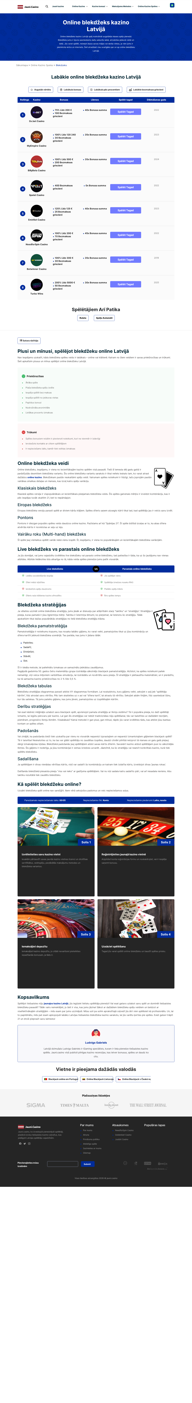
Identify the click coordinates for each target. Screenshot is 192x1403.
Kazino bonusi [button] (98, 6)
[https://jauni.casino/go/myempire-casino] (37, 137)
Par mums (87, 1130)
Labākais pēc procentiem (107, 89)
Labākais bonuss (72, 89)
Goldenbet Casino (123, 1135)
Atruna (86, 1135)
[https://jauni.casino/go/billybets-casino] (37, 161)
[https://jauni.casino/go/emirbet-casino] (37, 211)
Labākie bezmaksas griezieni (148, 89)
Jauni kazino (58, 6)
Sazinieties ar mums (92, 1148)
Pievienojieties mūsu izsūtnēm (28, 1164)
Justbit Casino (121, 1139)
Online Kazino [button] (78, 6)
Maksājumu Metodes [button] (121, 6)
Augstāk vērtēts (42, 89)
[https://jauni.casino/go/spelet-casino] (37, 186)
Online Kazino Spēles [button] (148, 6)
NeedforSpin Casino (124, 1130)
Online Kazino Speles (42, 65)
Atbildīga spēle (90, 1144)
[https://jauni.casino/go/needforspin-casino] (37, 235)
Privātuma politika (91, 1139)
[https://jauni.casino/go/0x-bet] (37, 112)
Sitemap (87, 1153)
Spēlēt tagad (126, 111)
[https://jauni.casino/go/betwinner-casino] (37, 260)
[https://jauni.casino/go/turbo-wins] (37, 285)
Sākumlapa (22, 65)
